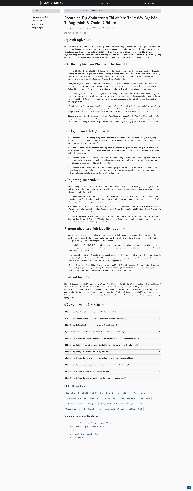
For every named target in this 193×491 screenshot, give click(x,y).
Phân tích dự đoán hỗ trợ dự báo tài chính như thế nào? (87, 371)
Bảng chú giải (37, 27)
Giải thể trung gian (140, 393)
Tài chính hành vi (123, 393)
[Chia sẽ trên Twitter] (70, 32)
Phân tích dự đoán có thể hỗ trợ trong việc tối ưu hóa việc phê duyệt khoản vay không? (99, 358)
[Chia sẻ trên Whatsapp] (81, 32)
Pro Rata (71, 430)
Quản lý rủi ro (37, 24)
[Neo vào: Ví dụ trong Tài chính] (99, 180)
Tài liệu (101, 3)
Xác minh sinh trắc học (92, 409)
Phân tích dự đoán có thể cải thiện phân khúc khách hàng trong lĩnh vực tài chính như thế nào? (103, 338)
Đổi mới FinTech (79, 386)
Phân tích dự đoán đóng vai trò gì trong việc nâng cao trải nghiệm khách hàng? (97, 365)
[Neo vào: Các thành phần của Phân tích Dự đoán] (125, 64)
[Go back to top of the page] (189, 487)
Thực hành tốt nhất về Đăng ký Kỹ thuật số (80, 393)
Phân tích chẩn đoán (127, 398)
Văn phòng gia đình (40, 17)
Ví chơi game (95, 398)
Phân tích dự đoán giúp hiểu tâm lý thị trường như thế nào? (89, 351)
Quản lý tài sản (38, 20)
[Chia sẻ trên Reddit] (78, 32)
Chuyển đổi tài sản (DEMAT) (75, 398)
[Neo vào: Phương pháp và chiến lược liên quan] (123, 228)
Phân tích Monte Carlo (76, 437)
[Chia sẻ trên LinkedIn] (74, 32)
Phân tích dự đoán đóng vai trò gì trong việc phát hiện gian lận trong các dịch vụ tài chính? (101, 345)
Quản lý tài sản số (106, 393)
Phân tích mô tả (144, 398)
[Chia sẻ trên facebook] (66, 32)
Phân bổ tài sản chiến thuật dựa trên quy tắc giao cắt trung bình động (93, 423)
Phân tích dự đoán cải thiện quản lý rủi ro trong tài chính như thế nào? (93, 325)
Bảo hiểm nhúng (110, 398)
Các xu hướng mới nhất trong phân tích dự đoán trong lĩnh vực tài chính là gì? (96, 318)
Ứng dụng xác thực (72, 409)
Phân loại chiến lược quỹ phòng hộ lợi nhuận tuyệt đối (88, 426)
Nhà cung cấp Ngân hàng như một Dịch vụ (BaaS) (123, 409)
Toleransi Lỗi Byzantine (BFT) (131, 403)
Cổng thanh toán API (109, 403)
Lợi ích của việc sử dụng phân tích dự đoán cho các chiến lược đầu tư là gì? (95, 331)
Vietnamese (150, 3)
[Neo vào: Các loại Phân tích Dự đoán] (108, 131)
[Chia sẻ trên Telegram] (85, 32)
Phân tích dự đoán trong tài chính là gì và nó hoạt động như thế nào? (92, 312)
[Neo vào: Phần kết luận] (87, 277)
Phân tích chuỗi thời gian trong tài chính (83, 434)
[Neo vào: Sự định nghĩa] (88, 40)
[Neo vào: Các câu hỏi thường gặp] (103, 304)
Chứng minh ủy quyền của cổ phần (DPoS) (81, 403)
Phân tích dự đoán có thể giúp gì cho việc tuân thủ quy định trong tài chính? (95, 378)
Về (107, 3)
